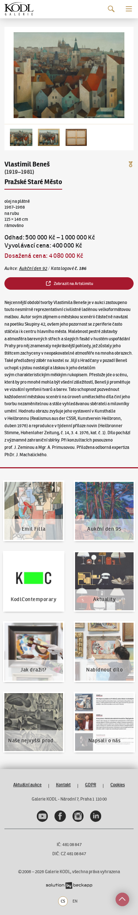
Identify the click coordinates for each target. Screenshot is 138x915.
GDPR (90, 784)
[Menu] (129, 9)
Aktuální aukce (27, 784)
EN (75, 901)
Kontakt (63, 784)
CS (63, 901)
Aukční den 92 (33, 268)
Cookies (117, 784)
